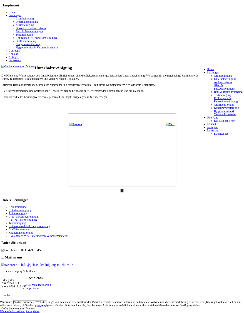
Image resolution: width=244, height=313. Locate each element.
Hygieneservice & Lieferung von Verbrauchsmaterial (38, 235)
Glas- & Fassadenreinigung (31, 28)
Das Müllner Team (224, 120)
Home (12, 12)
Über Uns (14, 50)
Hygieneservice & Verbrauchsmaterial (37, 47)
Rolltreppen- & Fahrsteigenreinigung (36, 37)
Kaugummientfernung (28, 44)
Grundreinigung (25, 18)
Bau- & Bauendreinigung (30, 31)
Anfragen (14, 57)
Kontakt (13, 53)
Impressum (15, 60)
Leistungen (15, 15)
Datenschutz (221, 133)
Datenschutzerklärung (38, 284)
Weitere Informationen (12, 311)
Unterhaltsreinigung (27, 21)
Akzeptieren (32, 311)
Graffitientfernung (26, 41)
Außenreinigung (25, 24)
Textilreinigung (24, 34)
